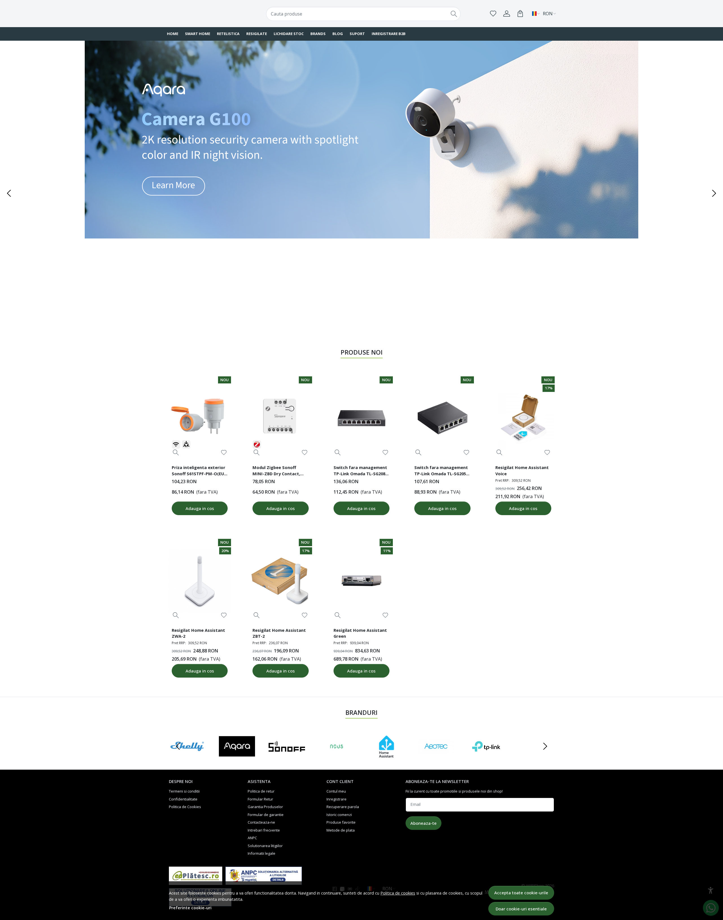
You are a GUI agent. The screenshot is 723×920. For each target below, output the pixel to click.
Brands (318, 33)
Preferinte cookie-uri (190, 907)
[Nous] (337, 757)
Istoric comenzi (339, 814)
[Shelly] (187, 757)
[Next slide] (713, 193)
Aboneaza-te (423, 823)
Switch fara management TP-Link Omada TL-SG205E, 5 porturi (441, 471)
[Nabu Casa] (386, 757)
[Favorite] (493, 13)
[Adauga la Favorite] (224, 452)
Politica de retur (261, 791)
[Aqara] (237, 757)
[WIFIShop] (202, 13)
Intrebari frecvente (264, 830)
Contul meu (336, 791)
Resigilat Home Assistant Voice (522, 470)
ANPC (252, 837)
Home (172, 33)
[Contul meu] (506, 13)
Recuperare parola (342, 806)
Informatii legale (261, 853)
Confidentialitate (183, 799)
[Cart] (520, 13)
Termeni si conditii (184, 791)
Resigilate (256, 33)
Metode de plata (340, 830)
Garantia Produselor (265, 806)
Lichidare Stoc (289, 33)
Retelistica (228, 33)
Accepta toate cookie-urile (521, 892)
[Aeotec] (436, 757)
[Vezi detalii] (176, 452)
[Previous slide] (9, 193)
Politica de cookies (397, 893)
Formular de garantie (266, 814)
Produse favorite (341, 822)
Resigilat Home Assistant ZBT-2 (279, 633)
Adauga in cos (200, 508)
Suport (357, 33)
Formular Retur (260, 799)
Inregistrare (336, 799)
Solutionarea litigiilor (265, 845)
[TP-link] (486, 757)
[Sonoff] (287, 757)
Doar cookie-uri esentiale (521, 909)
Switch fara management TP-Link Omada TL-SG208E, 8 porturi (361, 471)
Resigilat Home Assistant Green (360, 633)
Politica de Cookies (185, 806)
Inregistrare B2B (389, 33)
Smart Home (197, 33)
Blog (337, 33)
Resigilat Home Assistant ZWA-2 (198, 633)
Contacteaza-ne (261, 822)
